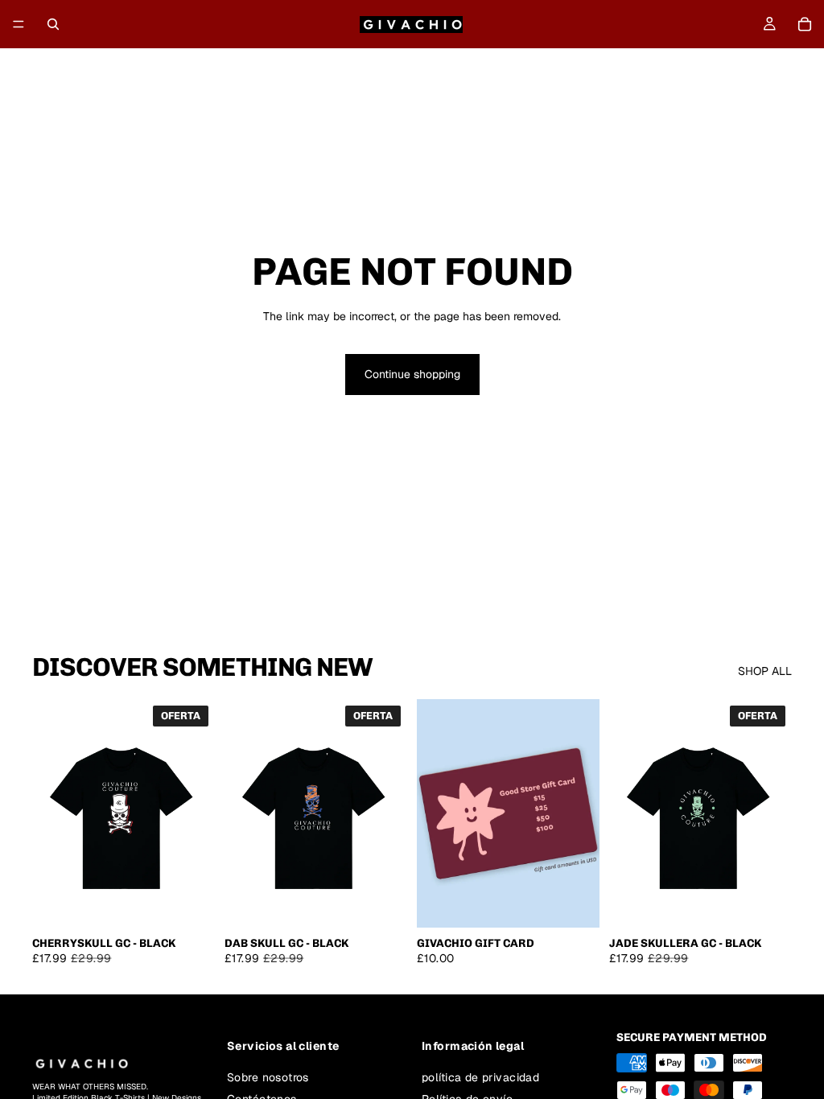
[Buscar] (53, 24)
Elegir (203, 902)
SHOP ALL (765, 671)
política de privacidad (480, 1076)
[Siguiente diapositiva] (197, 813)
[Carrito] (804, 24)
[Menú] (18, 24)
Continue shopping (412, 374)
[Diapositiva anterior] (50, 813)
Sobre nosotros (268, 1076)
